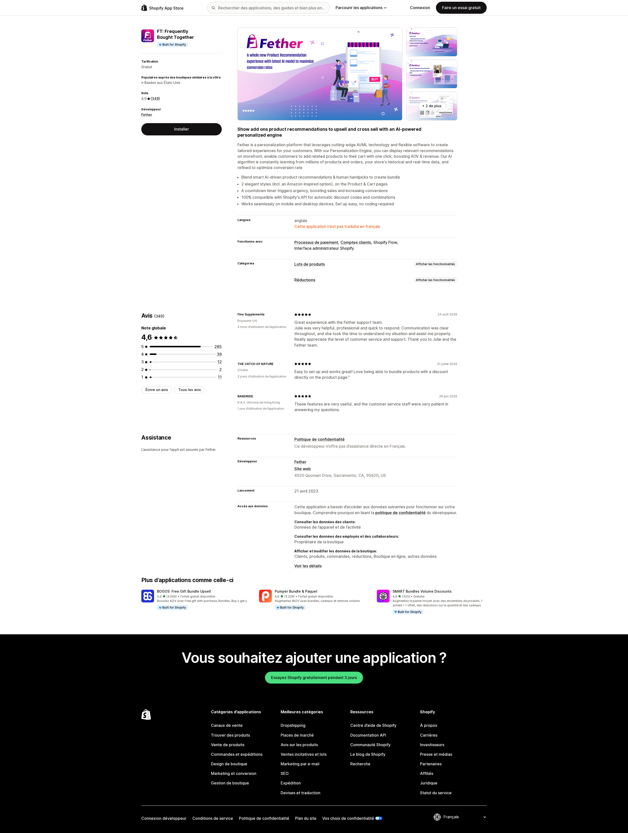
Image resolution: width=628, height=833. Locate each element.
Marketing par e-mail (300, 763)
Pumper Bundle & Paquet (296, 591)
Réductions (304, 279)
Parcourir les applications (359, 7)
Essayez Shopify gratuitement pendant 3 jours (314, 677)
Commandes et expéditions (236, 754)
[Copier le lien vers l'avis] (267, 314)
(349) (155, 98)
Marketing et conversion (233, 773)
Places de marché (297, 735)
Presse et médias (436, 754)
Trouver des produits (230, 735)
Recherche (360, 763)
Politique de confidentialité (319, 439)
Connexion (420, 7)
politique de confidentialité (400, 512)
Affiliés (426, 773)
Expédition (291, 783)
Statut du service (436, 792)
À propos (428, 725)
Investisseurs (432, 744)
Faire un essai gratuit (461, 7)
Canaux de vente (227, 725)
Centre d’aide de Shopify (373, 725)
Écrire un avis (156, 390)
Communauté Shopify (370, 744)
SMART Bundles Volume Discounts (422, 591)
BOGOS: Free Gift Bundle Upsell (184, 591)
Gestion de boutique (230, 783)
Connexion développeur (163, 818)
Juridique (428, 783)
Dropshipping (293, 725)
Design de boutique (229, 763)
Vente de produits (227, 744)
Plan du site (305, 818)
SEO (285, 773)
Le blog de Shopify (367, 754)
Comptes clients (355, 242)
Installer (181, 129)
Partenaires (431, 763)
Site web (302, 468)
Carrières (428, 735)
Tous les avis (189, 390)
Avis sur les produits (299, 744)
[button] (196, 600)
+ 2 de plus (432, 106)
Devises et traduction (300, 792)
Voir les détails (308, 565)
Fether (146, 115)
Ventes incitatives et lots (304, 754)
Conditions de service (212, 818)
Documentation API (368, 735)
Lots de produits (309, 264)
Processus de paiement (316, 242)
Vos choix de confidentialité (348, 818)
